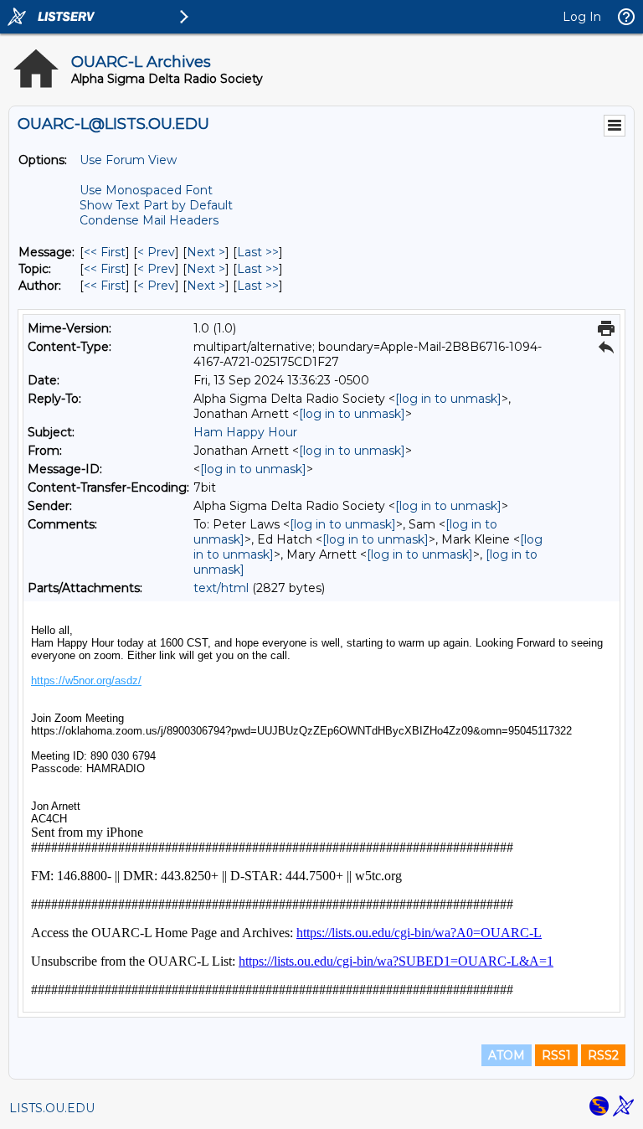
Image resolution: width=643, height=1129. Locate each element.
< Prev (156, 252)
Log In (582, 16)
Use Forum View (128, 160)
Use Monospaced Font (146, 190)
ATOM (506, 1055)
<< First (105, 252)
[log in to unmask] (448, 398)
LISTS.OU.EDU (52, 1108)
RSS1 (556, 1055)
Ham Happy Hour (245, 432)
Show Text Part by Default (156, 205)
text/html (221, 587)
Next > (206, 252)
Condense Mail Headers (149, 220)
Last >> (258, 252)
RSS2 (603, 1055)
